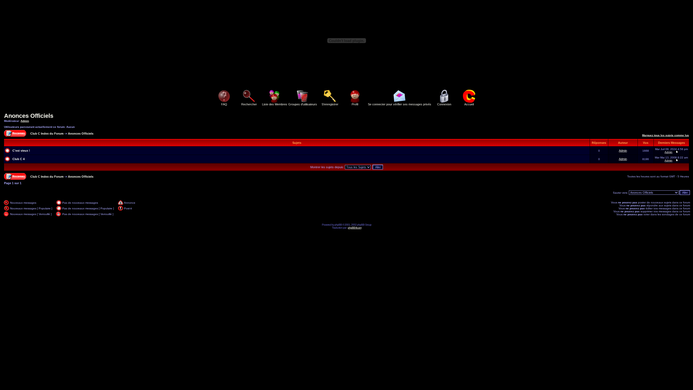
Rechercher (249, 104)
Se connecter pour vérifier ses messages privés (399, 104)
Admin (25, 120)
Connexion (444, 104)
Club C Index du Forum (47, 133)
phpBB (338, 224)
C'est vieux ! (21, 150)
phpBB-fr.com (354, 227)
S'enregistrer (330, 104)
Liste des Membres (274, 104)
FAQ (224, 104)
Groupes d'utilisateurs (302, 104)
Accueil (469, 104)
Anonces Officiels (28, 115)
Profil (355, 104)
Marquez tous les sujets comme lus (665, 135)
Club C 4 (18, 159)
